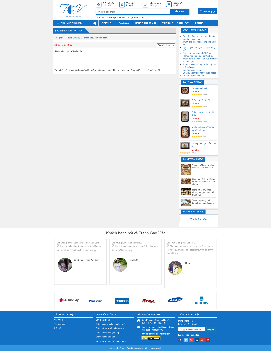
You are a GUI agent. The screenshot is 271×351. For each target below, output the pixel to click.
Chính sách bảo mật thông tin (109, 332)
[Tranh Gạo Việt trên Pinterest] (208, 340)
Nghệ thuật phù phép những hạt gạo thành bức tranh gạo (203, 192)
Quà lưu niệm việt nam (193, 69)
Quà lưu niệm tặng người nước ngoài (199, 72)
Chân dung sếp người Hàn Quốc (203, 113)
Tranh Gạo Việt (198, 219)
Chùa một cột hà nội (201, 100)
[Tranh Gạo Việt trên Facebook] (180, 340)
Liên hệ (199, 23)
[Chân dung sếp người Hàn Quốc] (186, 117)
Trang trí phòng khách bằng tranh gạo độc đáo (203, 201)
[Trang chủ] (94, 23)
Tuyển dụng (59, 324)
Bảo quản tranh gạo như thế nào (197, 53)
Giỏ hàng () (210, 11)
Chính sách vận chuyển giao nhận (111, 324)
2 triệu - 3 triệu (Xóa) (63, 44)
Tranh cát (183, 23)
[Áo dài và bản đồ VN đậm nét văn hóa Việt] (186, 132)
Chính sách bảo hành (105, 336)
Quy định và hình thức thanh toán (111, 340)
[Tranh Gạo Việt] (73, 10)
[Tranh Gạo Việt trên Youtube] (202, 340)
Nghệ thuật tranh (145, 23)
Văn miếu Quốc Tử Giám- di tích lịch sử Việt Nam (203, 166)
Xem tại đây (165, 333)
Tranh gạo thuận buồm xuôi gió (204, 145)
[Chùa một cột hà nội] (186, 103)
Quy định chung (103, 319)
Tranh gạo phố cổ (199, 88)
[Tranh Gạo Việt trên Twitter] (186, 340)
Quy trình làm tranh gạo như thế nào (199, 36)
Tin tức (166, 23)
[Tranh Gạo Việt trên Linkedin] (197, 340)
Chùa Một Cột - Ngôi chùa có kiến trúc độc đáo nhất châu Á (204, 181)
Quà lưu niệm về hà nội (193, 75)
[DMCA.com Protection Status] (150, 337)
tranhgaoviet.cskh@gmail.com (160, 326)
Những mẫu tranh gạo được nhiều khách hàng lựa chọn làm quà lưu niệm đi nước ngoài (200, 58)
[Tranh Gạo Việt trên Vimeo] (191, 340)
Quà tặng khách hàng (192, 38)
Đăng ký (210, 329)
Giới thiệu (106, 23)
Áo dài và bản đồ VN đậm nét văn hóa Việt (203, 128)
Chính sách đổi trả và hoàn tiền (110, 328)
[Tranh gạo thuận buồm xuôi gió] (186, 145)
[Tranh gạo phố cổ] (186, 90)
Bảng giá (124, 23)
